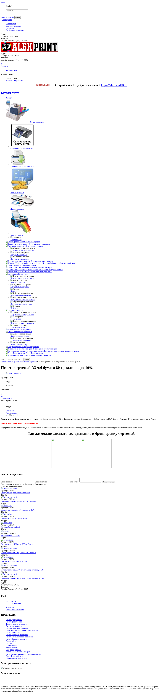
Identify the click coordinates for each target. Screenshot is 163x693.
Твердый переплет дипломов (22, 315)
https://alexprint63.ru (114, 85)
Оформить (18, 80)
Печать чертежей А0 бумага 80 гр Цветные (18, 553)
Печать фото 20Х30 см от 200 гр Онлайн (17, 544)
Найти (26, 359)
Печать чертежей (17, 193)
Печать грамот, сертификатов (22, 278)
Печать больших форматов (41, 272)
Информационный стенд (21, 295)
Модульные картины (19, 255)
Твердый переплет (18, 327)
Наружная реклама (31, 347)
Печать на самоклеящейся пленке (49, 270)
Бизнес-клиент (26, 332)
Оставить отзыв (108, 482)
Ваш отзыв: (74, 482)
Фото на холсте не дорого (39, 244)
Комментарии (11, 413)
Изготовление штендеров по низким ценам (61, 351)
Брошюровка (16, 319)
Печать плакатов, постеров (41, 267)
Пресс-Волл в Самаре (34, 353)
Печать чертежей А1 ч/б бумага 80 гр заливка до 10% (22, 570)
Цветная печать (17, 235)
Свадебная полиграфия (20, 287)
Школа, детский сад (19, 345)
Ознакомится (6, 398)
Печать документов (38, 122)
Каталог (4, 362)
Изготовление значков (20, 259)
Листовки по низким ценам (42, 261)
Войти (17, 17)
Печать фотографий (32, 242)
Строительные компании (21, 340)
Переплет (20, 310)
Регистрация (7, 20)
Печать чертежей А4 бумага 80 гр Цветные (18, 501)
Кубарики (14, 308)
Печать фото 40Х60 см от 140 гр (14, 561)
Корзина (9, 80)
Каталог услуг (10, 92)
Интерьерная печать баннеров (45, 349)
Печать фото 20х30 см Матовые (14, 518)
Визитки (14, 291)
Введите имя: (6, 482)
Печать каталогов (18, 282)
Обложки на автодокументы (22, 250)
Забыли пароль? (7, 17)
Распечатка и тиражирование (22, 166)
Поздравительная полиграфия (23, 300)
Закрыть (9, 98)
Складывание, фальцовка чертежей (15, 493)
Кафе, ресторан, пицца (20, 336)
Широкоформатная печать (21, 304)
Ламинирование (17, 209)
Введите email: (41, 482)
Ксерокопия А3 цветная (10, 536)
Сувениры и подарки (34, 246)
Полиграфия (23, 274)
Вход (3, 2)
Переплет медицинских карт (22, 323)
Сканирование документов (22, 148)
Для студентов (26, 330)
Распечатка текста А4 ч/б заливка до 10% (17, 510)
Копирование (16, 240)
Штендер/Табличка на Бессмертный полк (59, 263)
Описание (10, 411)
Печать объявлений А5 (10, 527)
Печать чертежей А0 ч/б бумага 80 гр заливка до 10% (22, 578)
